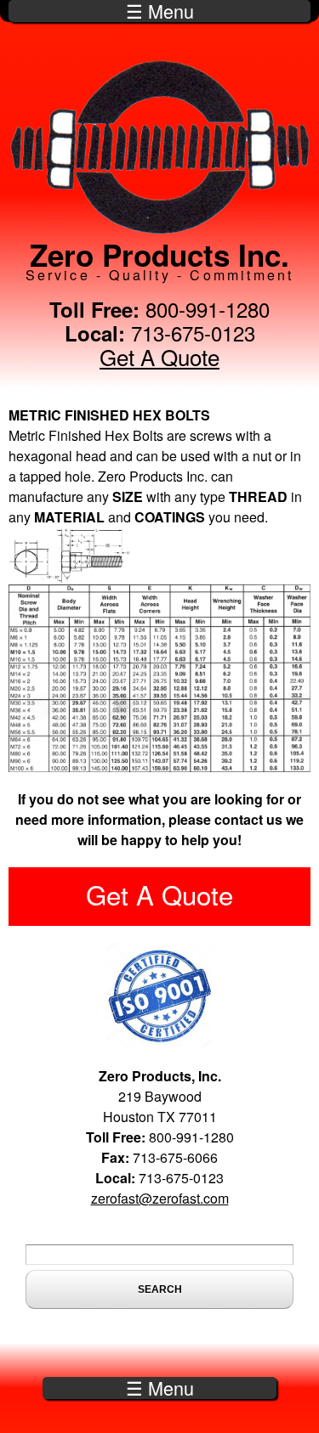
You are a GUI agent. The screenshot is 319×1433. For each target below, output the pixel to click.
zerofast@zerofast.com (160, 1198)
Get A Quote (159, 356)
